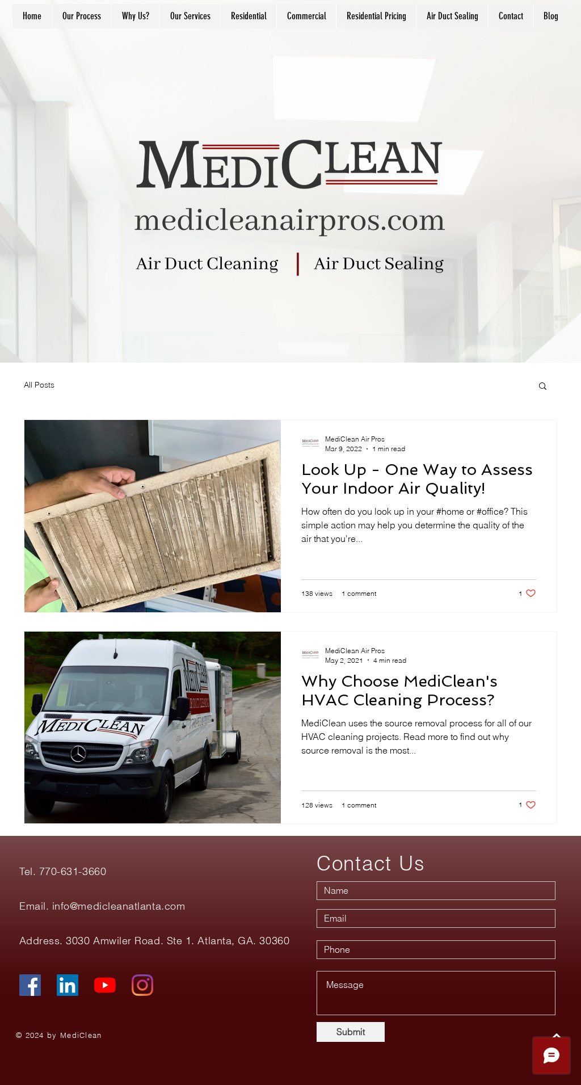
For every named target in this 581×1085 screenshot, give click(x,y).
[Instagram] (142, 985)
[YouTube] (105, 985)
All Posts (39, 385)
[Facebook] (30, 985)
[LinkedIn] (67, 985)
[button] (542, 387)
